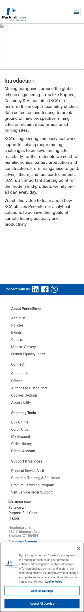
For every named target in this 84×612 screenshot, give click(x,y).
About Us (18, 318)
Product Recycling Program (32, 485)
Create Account (23, 451)
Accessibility (21, 402)
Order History (21, 444)
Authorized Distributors (29, 388)
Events (16, 332)
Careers (17, 340)
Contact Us (19, 374)
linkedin (35, 289)
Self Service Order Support (32, 492)
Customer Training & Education (35, 478)
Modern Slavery (23, 347)
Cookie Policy (53, 581)
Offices (16, 381)
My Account (20, 436)
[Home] (14, 14)
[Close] (79, 549)
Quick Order (20, 429)
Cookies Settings (42, 590)
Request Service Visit (27, 471)
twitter (54, 289)
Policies (17, 325)
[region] (42, 577)
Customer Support (23, 542)
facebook (44, 289)
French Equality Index (28, 354)
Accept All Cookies (42, 603)
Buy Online (19, 422)
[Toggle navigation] (77, 12)
